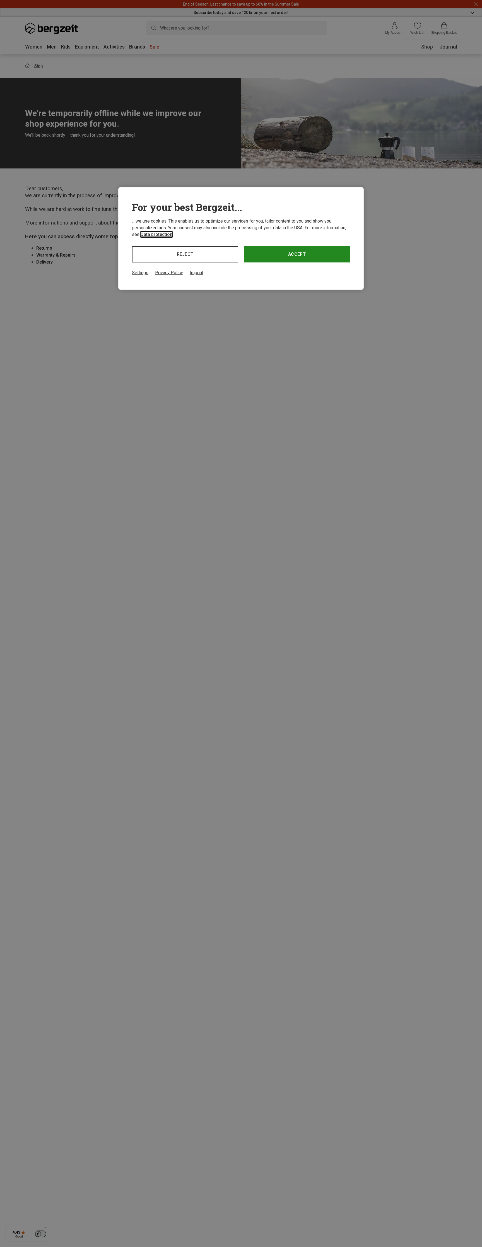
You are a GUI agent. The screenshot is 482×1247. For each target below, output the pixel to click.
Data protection (156, 234)
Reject (185, 254)
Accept (297, 254)
